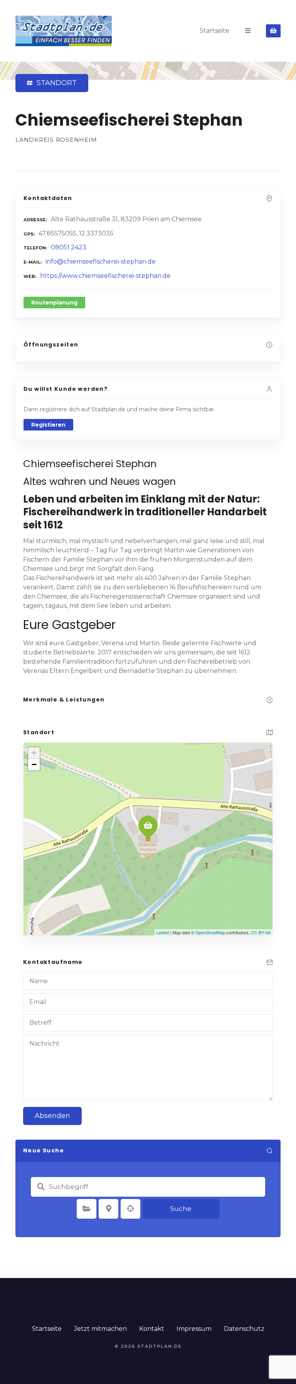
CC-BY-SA (261, 932)
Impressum (194, 1328)
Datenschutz (244, 1328)
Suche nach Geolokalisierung (130, 1208)
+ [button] (34, 753)
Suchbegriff (41, 1186)
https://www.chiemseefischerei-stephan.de (105, 275)
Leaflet (162, 932)
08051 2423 (68, 247)
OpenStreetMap (210, 932)
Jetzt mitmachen (100, 1328)
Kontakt (151, 1328)
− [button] (34, 764)
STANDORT (55, 83)
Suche (181, 1208)
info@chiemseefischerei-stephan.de (100, 261)
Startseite (214, 30)
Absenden (52, 1116)
